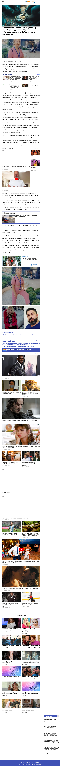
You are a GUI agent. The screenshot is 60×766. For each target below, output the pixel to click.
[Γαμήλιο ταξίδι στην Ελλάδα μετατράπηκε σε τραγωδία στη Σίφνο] (8, 219)
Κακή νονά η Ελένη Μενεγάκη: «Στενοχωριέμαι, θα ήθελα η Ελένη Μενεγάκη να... (29, 630)
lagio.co (39, 764)
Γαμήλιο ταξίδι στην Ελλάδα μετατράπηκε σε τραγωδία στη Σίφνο (26, 216)
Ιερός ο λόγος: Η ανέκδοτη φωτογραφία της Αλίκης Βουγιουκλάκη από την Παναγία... (10, 693)
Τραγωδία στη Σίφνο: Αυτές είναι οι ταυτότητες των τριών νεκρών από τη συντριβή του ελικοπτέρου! (19, 340)
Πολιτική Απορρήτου (29, 762)
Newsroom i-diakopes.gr (8, 61)
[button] (21, 15)
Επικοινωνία (37, 762)
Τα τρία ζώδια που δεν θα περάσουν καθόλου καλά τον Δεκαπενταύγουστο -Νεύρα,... (30, 693)
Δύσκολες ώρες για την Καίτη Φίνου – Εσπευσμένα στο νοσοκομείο (17, 334)
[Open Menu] (3, 1)
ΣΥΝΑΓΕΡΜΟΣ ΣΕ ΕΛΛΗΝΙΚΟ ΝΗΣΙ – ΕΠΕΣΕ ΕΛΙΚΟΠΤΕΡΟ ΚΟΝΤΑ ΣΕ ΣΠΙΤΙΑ (18, 346)
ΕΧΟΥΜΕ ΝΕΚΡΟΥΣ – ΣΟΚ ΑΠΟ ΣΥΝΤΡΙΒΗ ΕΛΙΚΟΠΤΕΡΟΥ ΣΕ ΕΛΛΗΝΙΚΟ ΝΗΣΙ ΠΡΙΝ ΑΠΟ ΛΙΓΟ (21, 337)
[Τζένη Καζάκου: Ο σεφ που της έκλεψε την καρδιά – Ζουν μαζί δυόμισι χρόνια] (11, 655)
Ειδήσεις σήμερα (7, 332)
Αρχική (22, 762)
